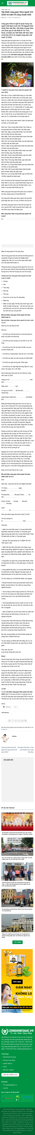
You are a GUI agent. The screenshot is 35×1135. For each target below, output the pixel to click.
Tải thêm (17, 942)
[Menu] (2, 3)
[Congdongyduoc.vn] (17, 3)
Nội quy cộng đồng (9, 1060)
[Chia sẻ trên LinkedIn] (25, 720)
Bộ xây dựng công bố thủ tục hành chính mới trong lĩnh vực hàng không (17, 910)
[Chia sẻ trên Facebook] (12, 720)
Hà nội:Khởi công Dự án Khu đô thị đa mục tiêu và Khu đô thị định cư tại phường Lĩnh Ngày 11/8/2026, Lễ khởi (17, 833)
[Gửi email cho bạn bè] (19, 720)
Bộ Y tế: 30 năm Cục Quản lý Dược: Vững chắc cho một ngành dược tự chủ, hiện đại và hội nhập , (17, 858)
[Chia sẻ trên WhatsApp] (9, 720)
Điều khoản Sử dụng (9, 1057)
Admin (19, 17)
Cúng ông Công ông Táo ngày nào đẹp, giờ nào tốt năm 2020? (9, 750)
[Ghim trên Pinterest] (22, 720)
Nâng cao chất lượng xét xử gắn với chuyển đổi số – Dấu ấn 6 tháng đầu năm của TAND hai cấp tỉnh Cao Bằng (16, 935)
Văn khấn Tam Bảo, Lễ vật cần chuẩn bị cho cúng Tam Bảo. (26, 750)
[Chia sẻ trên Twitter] (15, 720)
